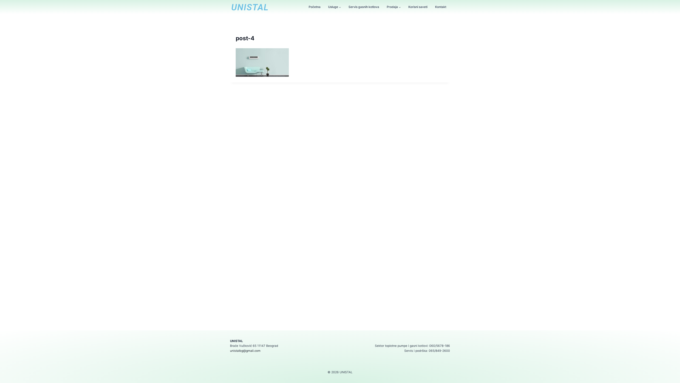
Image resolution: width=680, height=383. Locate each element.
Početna (315, 7)
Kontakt (440, 7)
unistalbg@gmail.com (245, 351)
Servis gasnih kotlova (363, 7)
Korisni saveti (417, 7)
